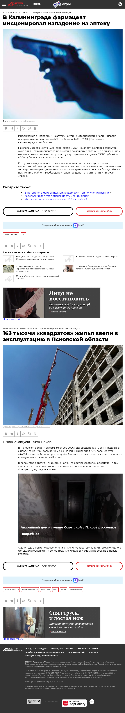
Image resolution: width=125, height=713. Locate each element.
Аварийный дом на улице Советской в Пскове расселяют (68, 527)
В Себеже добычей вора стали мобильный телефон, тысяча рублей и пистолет (96, 267)
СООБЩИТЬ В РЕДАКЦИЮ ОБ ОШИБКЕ (41, 656)
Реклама (70, 649)
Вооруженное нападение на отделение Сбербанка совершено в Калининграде (35, 257)
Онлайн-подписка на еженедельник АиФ (44, 652)
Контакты (93, 652)
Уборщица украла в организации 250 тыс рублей (56, 199)
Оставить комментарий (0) (99, 211)
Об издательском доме (36, 649)
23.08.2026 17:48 (10, 328)
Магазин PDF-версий (88, 649)
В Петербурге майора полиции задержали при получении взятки (67, 192)
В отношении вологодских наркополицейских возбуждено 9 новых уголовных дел (35, 268)
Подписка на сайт (76, 652)
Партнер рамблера (51, 701)
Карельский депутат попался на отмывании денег (57, 195)
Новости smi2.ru (13, 319)
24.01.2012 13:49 (10, 12)
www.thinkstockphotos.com (22, 121)
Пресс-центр (57, 649)
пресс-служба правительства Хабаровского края (26, 426)
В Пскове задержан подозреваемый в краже (97, 256)
